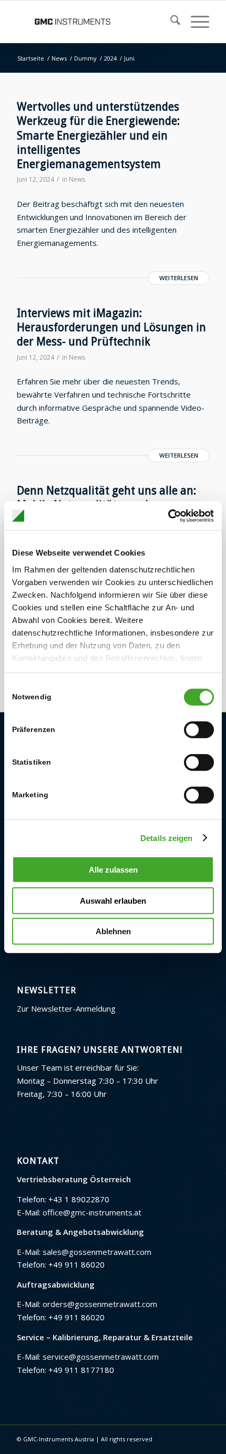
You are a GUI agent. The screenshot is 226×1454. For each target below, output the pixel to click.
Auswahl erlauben (113, 900)
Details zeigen (166, 837)
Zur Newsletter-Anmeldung (66, 1008)
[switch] (199, 729)
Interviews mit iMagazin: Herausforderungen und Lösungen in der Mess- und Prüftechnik (111, 327)
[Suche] (170, 22)
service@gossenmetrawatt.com (101, 1356)
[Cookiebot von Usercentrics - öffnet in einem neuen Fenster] (168, 515)
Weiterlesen (178, 278)
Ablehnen (113, 931)
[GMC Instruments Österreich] (93, 22)
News (77, 179)
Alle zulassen (113, 869)
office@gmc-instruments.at (92, 1212)
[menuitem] (170, 22)
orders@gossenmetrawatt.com (100, 1304)
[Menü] (194, 22)
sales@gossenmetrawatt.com (97, 1252)
